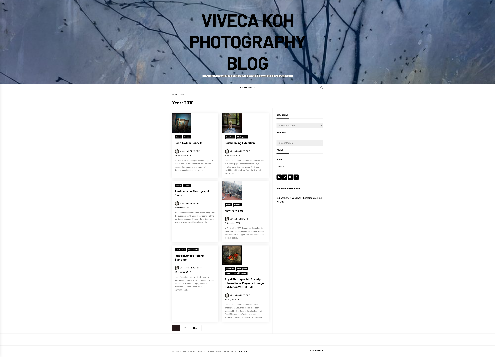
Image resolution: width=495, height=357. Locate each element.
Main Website (246, 88)
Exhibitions (230, 137)
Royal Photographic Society (236, 273)
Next (195, 328)
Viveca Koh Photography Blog (247, 41)
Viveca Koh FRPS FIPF (190, 151)
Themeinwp (242, 351)
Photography (242, 137)
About (280, 159)
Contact (281, 166)
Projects (187, 137)
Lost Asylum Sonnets (189, 143)
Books (178, 137)
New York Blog (234, 210)
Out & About (180, 250)
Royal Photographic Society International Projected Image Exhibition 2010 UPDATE (244, 283)
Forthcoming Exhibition (240, 143)
